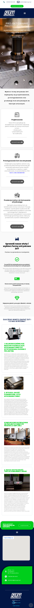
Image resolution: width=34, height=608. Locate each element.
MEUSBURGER (21, 173)
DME (15, 173)
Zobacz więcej (17, 37)
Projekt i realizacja (16, 605)
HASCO (11, 173)
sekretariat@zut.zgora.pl (25, 2)
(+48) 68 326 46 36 (10, 2)
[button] (24, 13)
